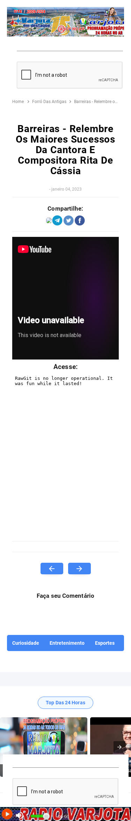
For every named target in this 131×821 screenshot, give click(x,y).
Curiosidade (25, 643)
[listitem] (43, 747)
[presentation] (119, 747)
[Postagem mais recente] (52, 568)
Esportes (105, 643)
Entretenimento (67, 643)
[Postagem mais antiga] (79, 568)
